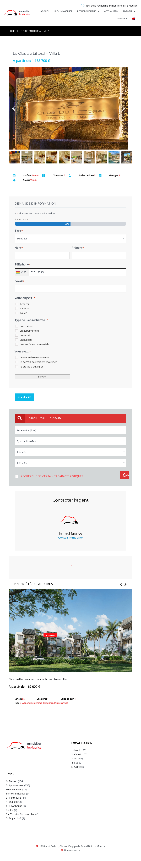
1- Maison (11, 781)
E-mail (19, 281)
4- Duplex (11, 801)
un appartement (29, 330)
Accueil (45, 11)
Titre (19, 231)
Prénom (78, 248)
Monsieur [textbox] (22, 238)
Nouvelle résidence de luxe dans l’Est (38, 679)
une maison (26, 326)
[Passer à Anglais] (134, 18)
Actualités (111, 11)
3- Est (74, 758)
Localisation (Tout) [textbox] (26, 430)
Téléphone (22, 264)
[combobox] (70, 238)
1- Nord (75, 750)
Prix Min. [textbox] (21, 451)
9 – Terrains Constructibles (21, 814)
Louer (23, 313)
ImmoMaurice (70, 533)
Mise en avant (14, 789)
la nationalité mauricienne (35, 357)
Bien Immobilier (63, 11)
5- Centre (76, 766)
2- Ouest (76, 754)
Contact (122, 18)
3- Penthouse (13, 797)
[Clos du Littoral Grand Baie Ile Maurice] (70, 108)
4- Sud (74, 762)
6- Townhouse (14, 806)
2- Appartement (15, 785)
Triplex (9, 810)
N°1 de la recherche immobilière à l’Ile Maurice (112, 5)
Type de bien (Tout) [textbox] (27, 441)
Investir (127, 11)
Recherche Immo (86, 11)
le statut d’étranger (31, 366)
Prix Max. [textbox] (22, 462)
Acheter (24, 304)
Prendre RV (24, 397)
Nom (19, 248)
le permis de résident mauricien (38, 362)
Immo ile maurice (15, 793)
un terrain (25, 335)
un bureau (26, 339)
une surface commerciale (34, 344)
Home (12, 30)
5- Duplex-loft (13, 818)
